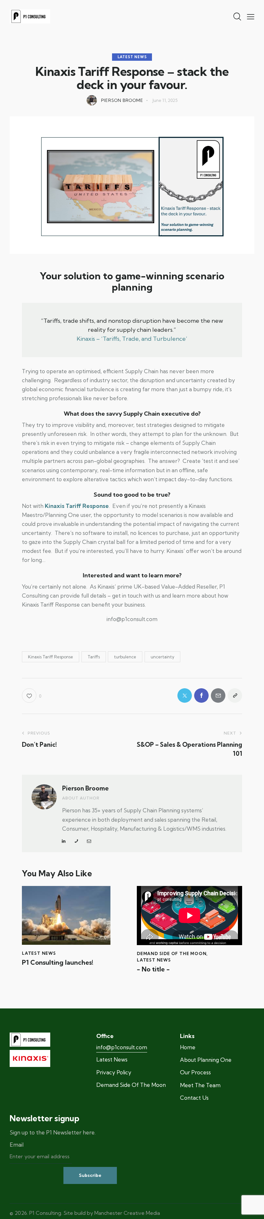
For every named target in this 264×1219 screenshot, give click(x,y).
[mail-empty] (89, 841)
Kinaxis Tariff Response (50, 656)
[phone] (76, 841)
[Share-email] (218, 695)
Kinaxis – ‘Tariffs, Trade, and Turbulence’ (132, 338)
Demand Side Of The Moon (171, 953)
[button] (250, 16)
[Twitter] (184, 695)
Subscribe (90, 1175)
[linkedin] (64, 841)
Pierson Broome (85, 788)
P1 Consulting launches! (57, 962)
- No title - (153, 969)
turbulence (125, 656)
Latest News (132, 57)
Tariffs (94, 656)
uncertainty (162, 656)
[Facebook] (201, 695)
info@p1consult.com (121, 1047)
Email (17, 1144)
